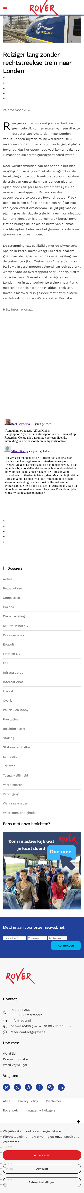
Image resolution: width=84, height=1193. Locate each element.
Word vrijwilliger (15, 1065)
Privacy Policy (28, 1101)
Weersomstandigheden (20, 813)
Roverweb (10, 1110)
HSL (6, 309)
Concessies (11, 598)
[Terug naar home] (43, 7)
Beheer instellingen (42, 1182)
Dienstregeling (14, 616)
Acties (7, 579)
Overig (8, 700)
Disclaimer (53, 1101)
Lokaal (8, 691)
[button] (5, 7)
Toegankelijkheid (15, 775)
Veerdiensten (13, 785)
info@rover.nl (21, 1020)
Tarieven (9, 766)
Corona (8, 607)
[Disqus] (42, 366)
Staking (8, 738)
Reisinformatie (14, 729)
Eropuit (8, 644)
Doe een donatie (15, 1059)
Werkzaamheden (15, 803)
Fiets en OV (11, 654)
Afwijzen (42, 1168)
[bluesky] (6, 1087)
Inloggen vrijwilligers (40, 1110)
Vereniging (11, 794)
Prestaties (10, 719)
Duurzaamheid (14, 635)
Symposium (12, 756)
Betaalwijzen (12, 588)
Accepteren (42, 1155)
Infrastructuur (14, 672)
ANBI (6, 1101)
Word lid (9, 1053)
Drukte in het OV (16, 626)
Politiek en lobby (15, 710)
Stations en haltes (17, 747)
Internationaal (22, 309)
